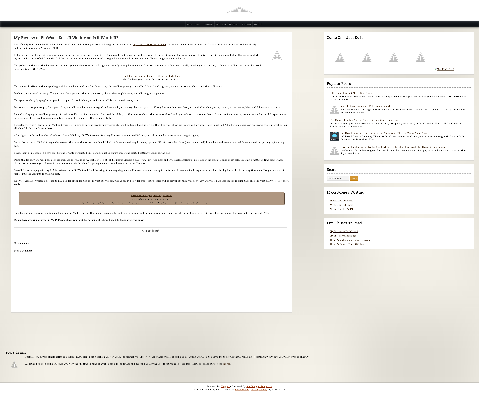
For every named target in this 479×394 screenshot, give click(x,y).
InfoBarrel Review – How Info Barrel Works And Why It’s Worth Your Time (384, 133)
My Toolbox (233, 24)
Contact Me (208, 24)
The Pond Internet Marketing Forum (352, 93)
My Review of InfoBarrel (344, 231)
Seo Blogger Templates (259, 386)
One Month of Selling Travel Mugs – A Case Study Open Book (364, 120)
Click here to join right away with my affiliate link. (151, 76)
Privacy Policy (259, 390)
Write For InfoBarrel (341, 201)
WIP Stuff (257, 24)
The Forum (246, 24)
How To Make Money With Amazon (350, 240)
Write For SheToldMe (342, 209)
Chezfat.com (242, 390)
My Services (221, 24)
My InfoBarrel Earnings (343, 236)
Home (189, 24)
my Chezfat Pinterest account (149, 44)
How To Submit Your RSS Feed (347, 244)
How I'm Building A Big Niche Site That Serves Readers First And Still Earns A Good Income (393, 147)
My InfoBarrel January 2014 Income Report (365, 106)
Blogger (225, 386)
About (197, 24)
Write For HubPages (341, 205)
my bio (226, 364)
